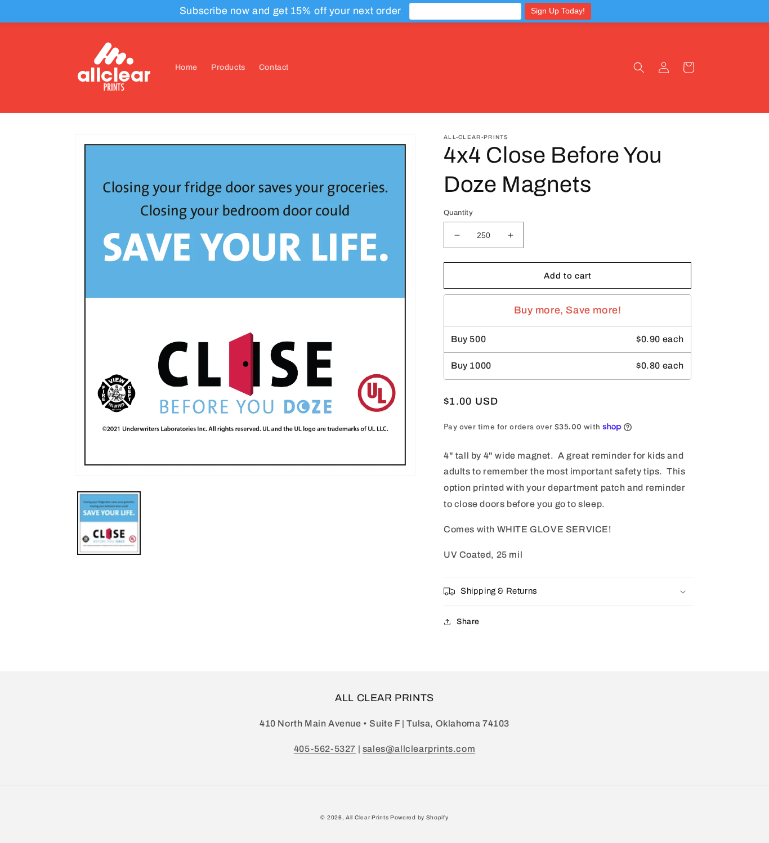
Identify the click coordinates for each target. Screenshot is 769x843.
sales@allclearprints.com (419, 749)
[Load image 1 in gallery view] (109, 523)
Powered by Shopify (419, 817)
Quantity (458, 213)
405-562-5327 (325, 749)
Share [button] (468, 621)
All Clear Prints (367, 817)
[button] (639, 67)
